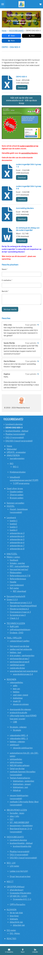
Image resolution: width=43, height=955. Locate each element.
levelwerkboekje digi (22, 846)
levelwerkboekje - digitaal (16, 431)
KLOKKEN (11, 909)
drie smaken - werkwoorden (22, 655)
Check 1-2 (14, 618)
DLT (11, 819)
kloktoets (14, 919)
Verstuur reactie (10, 309)
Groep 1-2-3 (12, 599)
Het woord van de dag (19, 646)
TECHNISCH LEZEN (16, 623)
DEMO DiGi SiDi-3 (33, 30)
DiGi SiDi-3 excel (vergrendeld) (19, 441)
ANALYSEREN (13, 455)
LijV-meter (14, 866)
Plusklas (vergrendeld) (15, 434)
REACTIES (11, 938)
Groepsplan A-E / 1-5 (22, 899)
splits (15, 685)
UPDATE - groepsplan (16, 452)
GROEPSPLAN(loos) (15, 886)
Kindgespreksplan (18, 472)
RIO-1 (15, 466)
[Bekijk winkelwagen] (40, 4)
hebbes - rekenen (17, 741)
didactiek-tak (19, 925)
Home (4, 30)
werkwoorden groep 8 (19, 661)
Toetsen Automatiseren (20, 778)
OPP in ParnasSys (17, 904)
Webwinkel (12, 449)
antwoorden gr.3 (17, 533)
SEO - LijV (11, 863)
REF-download (19, 591)
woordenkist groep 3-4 (23, 674)
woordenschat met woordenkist (24, 671)
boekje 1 (13, 520)
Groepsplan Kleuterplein (20, 893)
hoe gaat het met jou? (19, 569)
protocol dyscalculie (18, 712)
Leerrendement (17, 585)
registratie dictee (17, 668)
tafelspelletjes (16, 759)
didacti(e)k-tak (16, 922)
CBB (15, 722)
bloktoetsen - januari (22, 784)
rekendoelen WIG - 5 (19, 738)
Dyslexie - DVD (16, 632)
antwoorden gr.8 (17, 548)
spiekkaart (14, 744)
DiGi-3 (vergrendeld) (14, 437)
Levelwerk (11, 517)
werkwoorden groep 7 (19, 658)
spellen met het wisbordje (21, 649)
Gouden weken (16, 491)
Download (22, 87)
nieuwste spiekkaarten (23, 748)
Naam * (5, 269)
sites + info (14, 816)
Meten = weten (13, 557)
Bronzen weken (16, 498)
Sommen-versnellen (15, 503)
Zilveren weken (16, 494)
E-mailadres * (7, 280)
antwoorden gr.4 (17, 536)
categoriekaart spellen (19, 641)
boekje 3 (13, 527)
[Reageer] (38, 325)
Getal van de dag (17, 768)
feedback (14, 560)
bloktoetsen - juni (20, 787)
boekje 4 (13, 530)
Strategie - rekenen (18, 727)
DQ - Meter (15, 933)
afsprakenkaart (16, 890)
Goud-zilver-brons (15, 488)
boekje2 (13, 524)
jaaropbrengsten (17, 458)
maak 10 (17, 701)
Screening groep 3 (18, 615)
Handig (13, 582)
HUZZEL (11, 506)
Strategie (17, 730)
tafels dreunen (16, 762)
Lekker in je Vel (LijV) (19, 871)
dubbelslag (18, 698)
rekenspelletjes (16, 682)
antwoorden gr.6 (17, 542)
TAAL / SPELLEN (14, 638)
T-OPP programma (21, 483)
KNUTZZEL (12, 554)
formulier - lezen (17, 813)
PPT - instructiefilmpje (19, 566)
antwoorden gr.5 (17, 539)
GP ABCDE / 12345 (18, 896)
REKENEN (11, 679)
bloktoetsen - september (23, 781)
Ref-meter (14, 588)
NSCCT (10, 881)
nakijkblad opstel (17, 665)
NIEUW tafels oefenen (19, 765)
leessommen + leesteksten (21, 825)
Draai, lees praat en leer (20, 876)
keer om (16, 688)
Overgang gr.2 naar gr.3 (20, 612)
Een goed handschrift (16, 596)
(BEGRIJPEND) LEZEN (17, 810)
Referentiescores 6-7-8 (20, 575)
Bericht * (5, 291)
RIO (11, 463)
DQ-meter (11, 930)
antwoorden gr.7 (17, 545)
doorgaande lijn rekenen (20, 709)
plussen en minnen (21, 704)
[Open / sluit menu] (2, 4)
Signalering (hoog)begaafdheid (23, 605)
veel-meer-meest (20, 695)
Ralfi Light (14, 626)
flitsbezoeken (16, 572)
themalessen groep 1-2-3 (21, 602)
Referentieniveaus (18, 578)
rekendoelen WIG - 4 (19, 735)
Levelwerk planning (14, 424)
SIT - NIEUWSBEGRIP (19, 822)
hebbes (16, 692)
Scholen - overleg (17, 563)
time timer (14, 916)
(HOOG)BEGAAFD (16, 30)
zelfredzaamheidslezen (20, 629)
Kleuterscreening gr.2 (19, 609)
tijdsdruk (17, 790)
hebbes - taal (15, 652)
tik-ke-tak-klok (16, 912)
